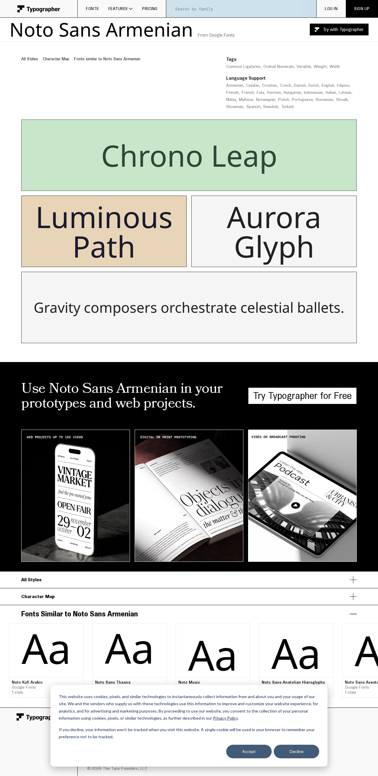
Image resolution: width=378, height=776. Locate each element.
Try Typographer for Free (302, 395)
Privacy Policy (225, 718)
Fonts (92, 8)
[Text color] (214, 184)
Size (250, 125)
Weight (320, 66)
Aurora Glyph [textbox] (278, 231)
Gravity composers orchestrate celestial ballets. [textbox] (189, 307)
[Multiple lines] (158, 184)
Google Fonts (222, 35)
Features (118, 8)
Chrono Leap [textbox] (189, 155)
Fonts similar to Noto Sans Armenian (107, 58)
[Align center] (191, 184)
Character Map (56, 58)
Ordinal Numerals (278, 66)
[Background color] (217, 184)
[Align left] (182, 184)
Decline (297, 751)
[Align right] (200, 184)
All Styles (29, 58)
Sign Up (362, 8)
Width (335, 66)
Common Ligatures (243, 66)
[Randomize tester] (227, 184)
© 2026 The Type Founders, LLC (117, 768)
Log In (331, 8)
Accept (249, 751)
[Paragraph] (167, 184)
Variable (303, 66)
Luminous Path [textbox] (107, 231)
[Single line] (149, 184)
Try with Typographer (343, 29)
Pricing (150, 8)
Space (307, 125)
